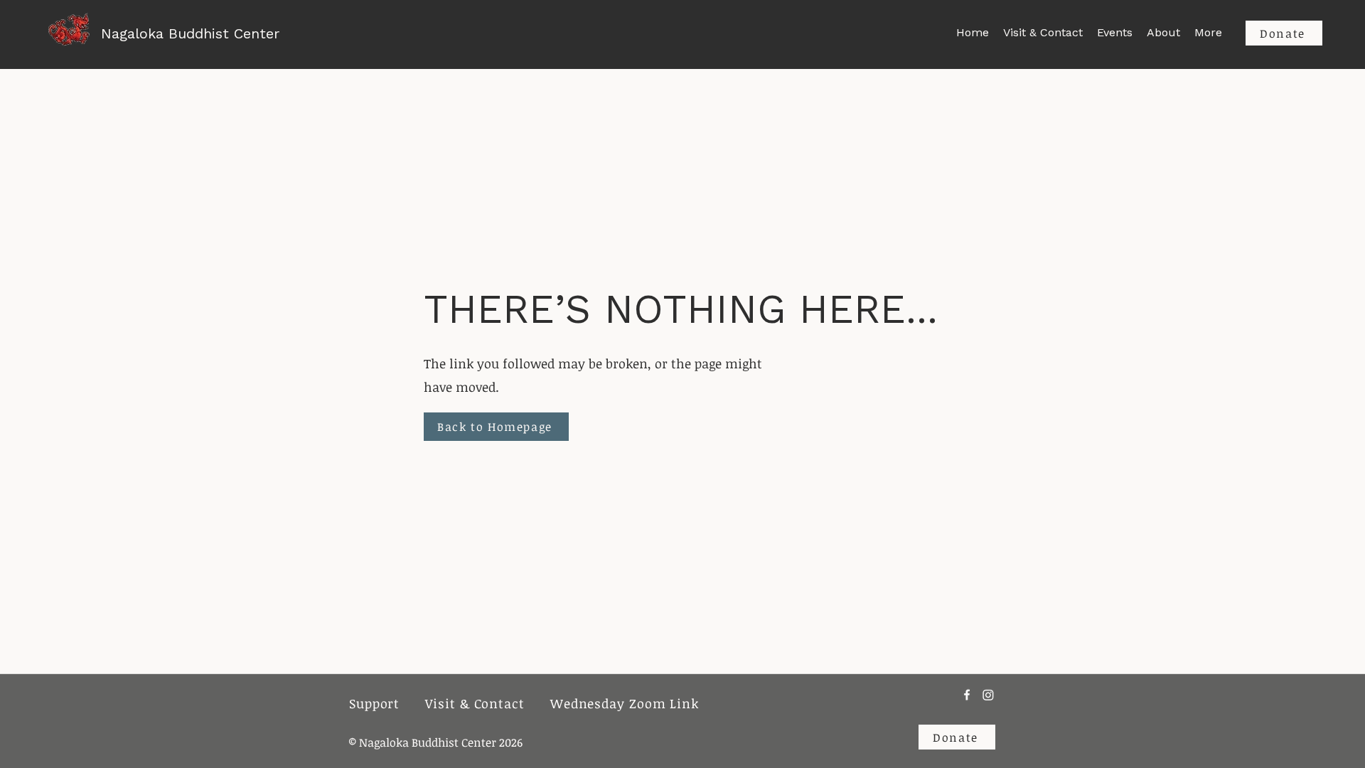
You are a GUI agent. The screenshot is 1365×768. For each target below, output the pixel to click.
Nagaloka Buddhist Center (190, 33)
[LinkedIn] (988, 695)
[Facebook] (967, 695)
